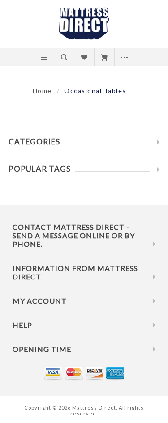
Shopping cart (104, 57)
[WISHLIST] (84, 57)
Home (42, 90)
